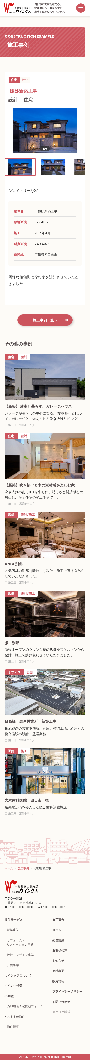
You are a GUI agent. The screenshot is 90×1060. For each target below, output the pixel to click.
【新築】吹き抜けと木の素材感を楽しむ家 (40, 485)
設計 (25, 80)
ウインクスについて (18, 975)
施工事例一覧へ (45, 320)
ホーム (9, 868)
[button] (20, 167)
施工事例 (23, 868)
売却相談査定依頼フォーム (25, 1006)
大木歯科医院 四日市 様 (27, 800)
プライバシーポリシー (67, 991)
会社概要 (58, 971)
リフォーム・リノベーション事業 (20, 942)
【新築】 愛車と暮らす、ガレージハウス (38, 406)
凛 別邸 (12, 642)
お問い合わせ (61, 1002)
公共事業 (13, 965)
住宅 (14, 79)
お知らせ (58, 961)
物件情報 (13, 1026)
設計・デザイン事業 (20, 955)
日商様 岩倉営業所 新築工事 (30, 721)
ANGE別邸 (14, 564)
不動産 (9, 996)
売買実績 (58, 940)
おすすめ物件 (16, 1016)
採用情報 (58, 981)
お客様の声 (59, 950)
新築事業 (13, 930)
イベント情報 (14, 985)
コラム (56, 930)
